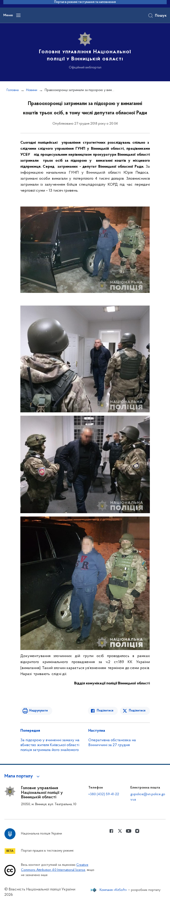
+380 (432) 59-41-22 (103, 794)
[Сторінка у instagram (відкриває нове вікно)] (137, 831)
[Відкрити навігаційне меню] (18, 15)
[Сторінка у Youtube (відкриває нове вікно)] (128, 831)
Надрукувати (38, 710)
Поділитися (105, 710)
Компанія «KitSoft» (113, 890)
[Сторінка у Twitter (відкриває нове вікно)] (120, 831)
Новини (31, 90)
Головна (13, 90)
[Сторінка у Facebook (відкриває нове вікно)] (111, 831)
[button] (22, 776)
